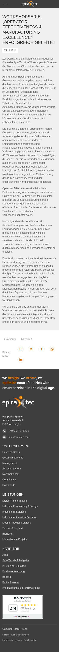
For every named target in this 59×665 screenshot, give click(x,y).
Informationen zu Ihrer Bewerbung (21, 588)
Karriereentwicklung (13, 571)
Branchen (7, 533)
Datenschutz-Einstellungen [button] (15, 634)
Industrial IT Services (14, 511)
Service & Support (12, 528)
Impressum (8, 640)
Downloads (8, 485)
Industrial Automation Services (19, 517)
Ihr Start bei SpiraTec (14, 566)
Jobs (5, 555)
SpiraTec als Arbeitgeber (16, 560)
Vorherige (11, 339)
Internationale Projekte (15, 539)
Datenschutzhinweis (26, 640)
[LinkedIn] (20, 359)
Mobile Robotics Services (16, 522)
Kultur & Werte (10, 582)
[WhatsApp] (52, 349)
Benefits (6, 576)
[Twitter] (31, 349)
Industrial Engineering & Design (20, 506)
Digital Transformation (14, 500)
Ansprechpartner (11, 468)
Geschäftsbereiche (12, 457)
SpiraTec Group (11, 452)
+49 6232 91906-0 (18, 431)
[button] (5, 4)
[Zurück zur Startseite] (29, 4)
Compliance (9, 479)
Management (9, 463)
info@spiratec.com (18, 437)
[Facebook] (41, 349)
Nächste (26, 339)
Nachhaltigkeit (10, 474)
